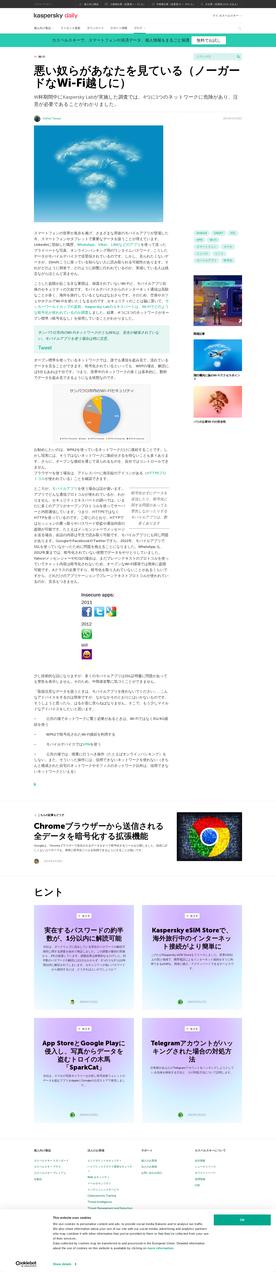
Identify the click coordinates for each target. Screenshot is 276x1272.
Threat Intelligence (99, 1201)
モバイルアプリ (65, 488)
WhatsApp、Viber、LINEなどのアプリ (109, 244)
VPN (86, 744)
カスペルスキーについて (210, 1150)
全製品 (38, 1179)
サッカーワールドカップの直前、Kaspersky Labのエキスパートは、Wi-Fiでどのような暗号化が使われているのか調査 (101, 307)
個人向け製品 (91, 4)
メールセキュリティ (99, 1183)
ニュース (202, 253)
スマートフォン (206, 246)
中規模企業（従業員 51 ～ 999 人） (175, 4)
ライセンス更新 (70, 28)
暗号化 (228, 260)
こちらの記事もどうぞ (51, 814)
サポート (147, 1150)
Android (202, 233)
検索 (238, 56)
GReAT (218, 233)
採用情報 (200, 1179)
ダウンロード (95, 28)
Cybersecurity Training (101, 1195)
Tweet (45, 348)
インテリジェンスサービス (103, 1189)
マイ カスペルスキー (226, 15)
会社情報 (200, 1160)
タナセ (228, 246)
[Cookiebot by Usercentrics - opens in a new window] (26, 1264)
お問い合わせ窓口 (151, 1172)
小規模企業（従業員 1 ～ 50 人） (128, 4)
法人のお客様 (95, 1150)
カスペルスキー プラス (47, 1166)
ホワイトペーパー (205, 1172)
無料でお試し (209, 40)
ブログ (138, 28)
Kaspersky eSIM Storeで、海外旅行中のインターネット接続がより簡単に (192, 938)
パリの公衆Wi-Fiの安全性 (210, 421)
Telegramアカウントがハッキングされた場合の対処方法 (192, 1051)
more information (160, 1248)
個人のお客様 (149, 1160)
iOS (233, 233)
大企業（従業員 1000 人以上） (222, 4)
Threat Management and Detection (110, 1208)
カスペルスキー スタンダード (51, 1160)
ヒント (219, 253)
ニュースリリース (205, 1166)
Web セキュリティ (98, 1177)
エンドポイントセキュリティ (104, 1160)
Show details (62, 1264)
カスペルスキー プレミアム (50, 1172)
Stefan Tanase (52, 118)
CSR (197, 1185)
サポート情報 (118, 28)
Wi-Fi (41, 56)
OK (242, 1220)
